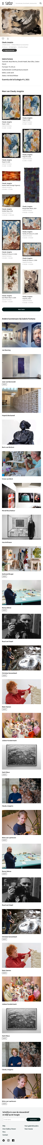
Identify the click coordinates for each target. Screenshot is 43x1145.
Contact (5, 1135)
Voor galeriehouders (31, 1126)
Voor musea (29, 1129)
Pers (4, 1132)
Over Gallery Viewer (9, 1129)
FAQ (3, 1126)
